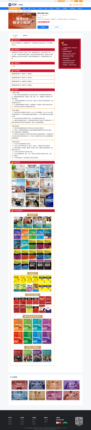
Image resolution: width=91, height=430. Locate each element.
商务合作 (34, 419)
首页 (14, 11)
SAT (34, 8)
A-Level (40, 8)
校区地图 (46, 419)
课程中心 (67, 1)
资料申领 (80, 1)
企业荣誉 (22, 421)
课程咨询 (25, 35)
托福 (29, 8)
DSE (46, 8)
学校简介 (22, 419)
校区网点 (59, 1)
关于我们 (71, 1)
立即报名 (56, 27)
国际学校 (80, 8)
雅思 (24, 8)
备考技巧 (46, 421)
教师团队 (10, 421)
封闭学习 (58, 8)
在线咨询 (76, 1)
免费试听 (43, 27)
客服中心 (34, 421)
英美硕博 (65, 8)
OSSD (51, 8)
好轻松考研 (72, 8)
